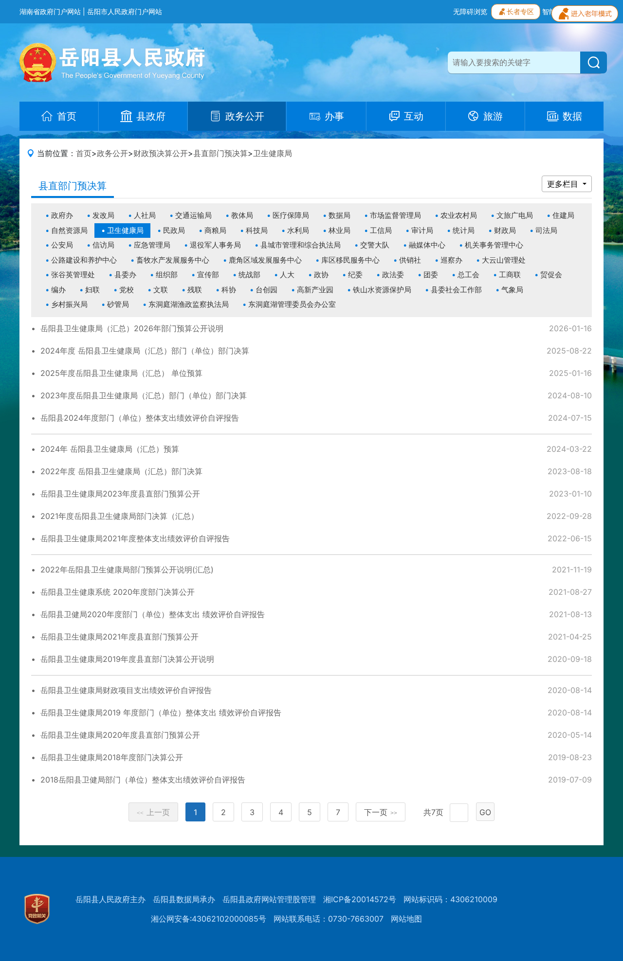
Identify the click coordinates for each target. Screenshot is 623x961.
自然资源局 (69, 230)
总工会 (468, 274)
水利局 (298, 230)
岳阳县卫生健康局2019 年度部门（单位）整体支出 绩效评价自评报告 (160, 712)
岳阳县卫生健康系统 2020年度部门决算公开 (117, 592)
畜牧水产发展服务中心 (172, 260)
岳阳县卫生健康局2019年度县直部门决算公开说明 (127, 659)
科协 (228, 289)
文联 (160, 289)
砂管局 (118, 304)
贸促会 (551, 274)
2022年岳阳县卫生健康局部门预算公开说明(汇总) (127, 569)
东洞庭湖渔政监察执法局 (188, 304)
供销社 (410, 260)
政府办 (62, 215)
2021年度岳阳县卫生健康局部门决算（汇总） (119, 516)
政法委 (393, 274)
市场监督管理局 (395, 215)
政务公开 (112, 153)
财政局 (505, 230)
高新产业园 (315, 289)
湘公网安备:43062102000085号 (208, 919)
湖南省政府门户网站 (50, 11)
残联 (194, 289)
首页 (84, 153)
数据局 (339, 215)
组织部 (167, 274)
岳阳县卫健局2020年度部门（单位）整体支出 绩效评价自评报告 (152, 614)
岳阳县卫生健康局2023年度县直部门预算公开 (120, 493)
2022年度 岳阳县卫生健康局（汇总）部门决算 (121, 471)
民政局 (174, 230)
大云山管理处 (504, 260)
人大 (287, 274)
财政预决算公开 (160, 153)
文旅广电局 (514, 215)
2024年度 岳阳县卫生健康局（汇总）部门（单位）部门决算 (144, 351)
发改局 (103, 215)
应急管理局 (152, 244)
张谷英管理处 (73, 274)
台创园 (266, 289)
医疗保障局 (291, 215)
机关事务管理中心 (494, 244)
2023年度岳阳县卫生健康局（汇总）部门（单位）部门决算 (143, 395)
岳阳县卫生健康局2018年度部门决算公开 (111, 757)
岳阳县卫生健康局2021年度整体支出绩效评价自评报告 (135, 538)
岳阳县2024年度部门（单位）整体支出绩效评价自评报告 (139, 418)
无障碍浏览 (470, 11)
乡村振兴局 (69, 304)
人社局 (145, 215)
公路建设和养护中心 (84, 260)
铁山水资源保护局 (382, 289)
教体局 (242, 215)
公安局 (62, 244)
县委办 (125, 274)
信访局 (103, 244)
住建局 (563, 215)
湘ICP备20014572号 (359, 899)
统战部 (249, 274)
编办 (58, 289)
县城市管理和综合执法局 (300, 244)
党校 (126, 289)
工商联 (510, 274)
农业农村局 (458, 215)
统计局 (464, 230)
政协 (321, 274)
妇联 (92, 289)
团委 (430, 274)
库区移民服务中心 (350, 260)
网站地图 (406, 919)
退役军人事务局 (215, 244)
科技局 (257, 230)
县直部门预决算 (220, 153)
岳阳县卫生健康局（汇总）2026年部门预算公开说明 (131, 328)
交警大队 (374, 244)
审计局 (422, 230)
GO (485, 812)
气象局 (512, 289)
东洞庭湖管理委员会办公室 (292, 304)
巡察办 (451, 260)
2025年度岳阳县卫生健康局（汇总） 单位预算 (121, 373)
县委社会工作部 (456, 289)
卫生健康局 (272, 153)
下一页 (380, 812)
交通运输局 (193, 215)
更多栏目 (564, 184)
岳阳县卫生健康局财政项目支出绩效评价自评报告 (126, 690)
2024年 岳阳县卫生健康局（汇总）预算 (109, 449)
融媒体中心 (427, 244)
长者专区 (520, 11)
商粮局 (215, 230)
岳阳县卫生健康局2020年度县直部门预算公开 (120, 735)
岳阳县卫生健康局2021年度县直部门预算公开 (119, 636)
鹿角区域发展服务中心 (265, 260)
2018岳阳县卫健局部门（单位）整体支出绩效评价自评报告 (142, 779)
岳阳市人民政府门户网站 (124, 11)
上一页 (153, 812)
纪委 (355, 274)
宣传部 (208, 274)
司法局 (546, 230)
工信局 (381, 230)
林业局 (339, 230)
